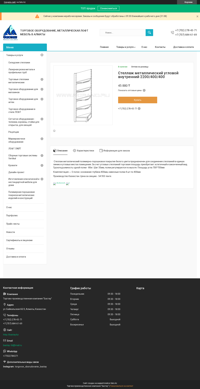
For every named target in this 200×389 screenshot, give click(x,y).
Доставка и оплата (183, 47)
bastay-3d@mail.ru (12, 345)
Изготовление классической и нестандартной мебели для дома (23, 182)
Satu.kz (114, 383)
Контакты (160, 47)
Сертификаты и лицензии (19, 240)
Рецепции (13, 132)
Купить (137, 100)
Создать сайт (10, 2)
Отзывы (10, 248)
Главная (104, 47)
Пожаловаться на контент (121, 386)
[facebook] (59, 182)
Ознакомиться (108, 8)
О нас (144, 47)
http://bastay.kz (11, 334)
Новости (10, 232)
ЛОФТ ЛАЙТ (14, 148)
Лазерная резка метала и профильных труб (21, 71)
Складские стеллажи (19, 62)
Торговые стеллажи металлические (18, 81)
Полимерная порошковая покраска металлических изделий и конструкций (21, 195)
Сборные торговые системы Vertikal (22, 157)
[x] (68, 182)
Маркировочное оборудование (16, 140)
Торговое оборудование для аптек (23, 100)
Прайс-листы (13, 224)
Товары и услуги (125, 47)
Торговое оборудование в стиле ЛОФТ (21, 110)
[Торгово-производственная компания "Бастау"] (10, 32)
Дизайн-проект (16, 172)
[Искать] (149, 32)
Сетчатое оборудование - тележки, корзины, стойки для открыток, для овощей (23, 122)
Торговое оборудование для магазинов (23, 91)
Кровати (12, 165)
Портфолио (12, 215)
